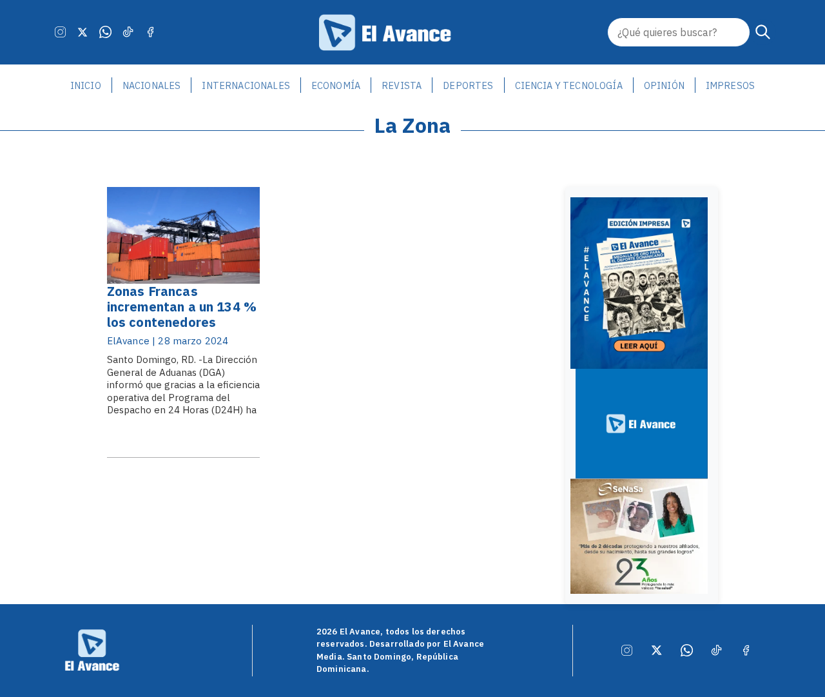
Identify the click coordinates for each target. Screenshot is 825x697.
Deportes (468, 85)
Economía (335, 85)
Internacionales (245, 85)
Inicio (85, 85)
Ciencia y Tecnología (569, 85)
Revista (402, 85)
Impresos (730, 85)
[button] (763, 32)
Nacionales (151, 85)
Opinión (664, 85)
